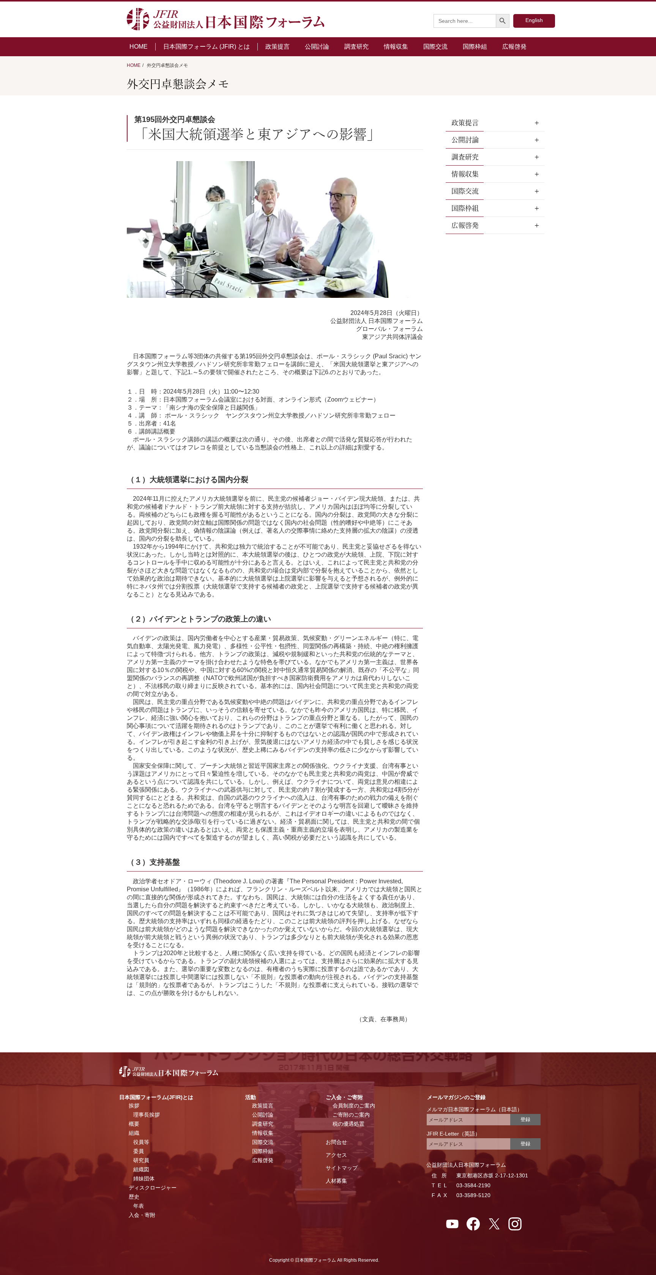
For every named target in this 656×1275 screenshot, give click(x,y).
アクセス (336, 1155)
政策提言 (277, 46)
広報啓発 (514, 46)
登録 (525, 1119)
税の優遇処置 (348, 1124)
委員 (138, 1151)
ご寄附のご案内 (351, 1115)
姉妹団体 (144, 1178)
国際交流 (435, 46)
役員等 (141, 1142)
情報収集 (396, 46)
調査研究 (356, 46)
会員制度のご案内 (354, 1106)
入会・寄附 (142, 1215)
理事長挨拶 (146, 1115)
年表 (138, 1206)
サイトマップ (342, 1168)
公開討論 (317, 46)
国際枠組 (475, 46)
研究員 (141, 1160)
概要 (134, 1124)
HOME (138, 46)
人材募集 (336, 1181)
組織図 (141, 1169)
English (534, 20)
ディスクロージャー (153, 1188)
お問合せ (336, 1142)
